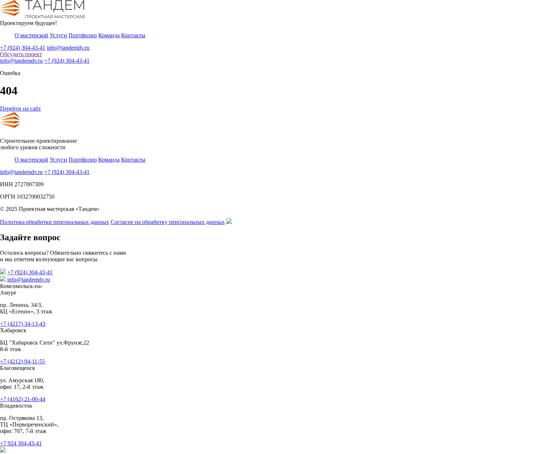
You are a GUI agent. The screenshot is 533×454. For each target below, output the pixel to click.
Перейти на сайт (20, 108)
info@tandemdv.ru (68, 48)
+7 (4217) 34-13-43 (22, 324)
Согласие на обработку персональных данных (168, 222)
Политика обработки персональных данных (54, 222)
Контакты (133, 35)
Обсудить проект (21, 54)
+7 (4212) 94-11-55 (22, 361)
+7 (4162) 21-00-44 (22, 399)
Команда (109, 35)
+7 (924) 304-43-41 (22, 48)
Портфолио (83, 35)
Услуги (58, 35)
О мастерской (31, 35)
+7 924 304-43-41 (21, 443)
